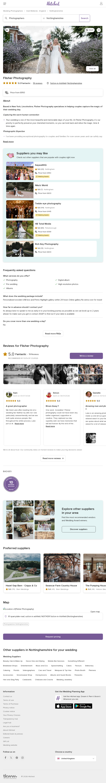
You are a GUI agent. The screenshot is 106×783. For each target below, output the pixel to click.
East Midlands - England (36, 11)
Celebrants (27, 680)
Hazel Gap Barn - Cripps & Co (21, 585)
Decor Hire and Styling (35, 661)
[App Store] (64, 708)
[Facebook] (5, 757)
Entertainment (26, 666)
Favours (78, 666)
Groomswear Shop (24, 675)
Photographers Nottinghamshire (16, 624)
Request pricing (53, 636)
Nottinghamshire (56, 11)
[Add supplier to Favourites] (99, 30)
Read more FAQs (53, 333)
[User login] (101, 3)
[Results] (7, 30)
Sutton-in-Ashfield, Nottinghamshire (66, 83)
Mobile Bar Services (56, 661)
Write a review (86, 356)
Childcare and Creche (44, 680)
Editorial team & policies (13, 734)
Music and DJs (42, 666)
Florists (16, 670)
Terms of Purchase (10, 704)
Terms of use (8, 700)
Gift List (6, 741)
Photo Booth (80, 670)
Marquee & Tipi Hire (63, 670)
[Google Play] (83, 708)
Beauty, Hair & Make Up (12, 661)
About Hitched (9, 730)
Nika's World (41, 185)
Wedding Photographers (13, 11)
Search (84, 18)
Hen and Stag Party (11, 680)
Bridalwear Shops (10, 666)
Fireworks (78, 675)
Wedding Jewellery (64, 680)
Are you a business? (11, 726)
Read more (8, 141)
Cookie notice (9, 711)
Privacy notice (8, 708)
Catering (6, 670)
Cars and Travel (44, 670)
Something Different (76, 661)
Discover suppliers (78, 529)
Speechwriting (57, 666)
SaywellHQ (41, 165)
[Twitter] (11, 757)
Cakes (69, 666)
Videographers (29, 670)
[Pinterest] (16, 757)
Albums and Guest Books (60, 675)
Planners (92, 670)
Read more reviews (52, 458)
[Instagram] (22, 757)
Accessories (8, 675)
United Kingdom (68, 758)
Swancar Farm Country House (61, 585)
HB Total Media (43, 223)
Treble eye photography (48, 203)
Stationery (89, 666)
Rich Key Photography (46, 244)
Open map (95, 611)
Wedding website (10, 745)
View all (92, 69)
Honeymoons (41, 675)
